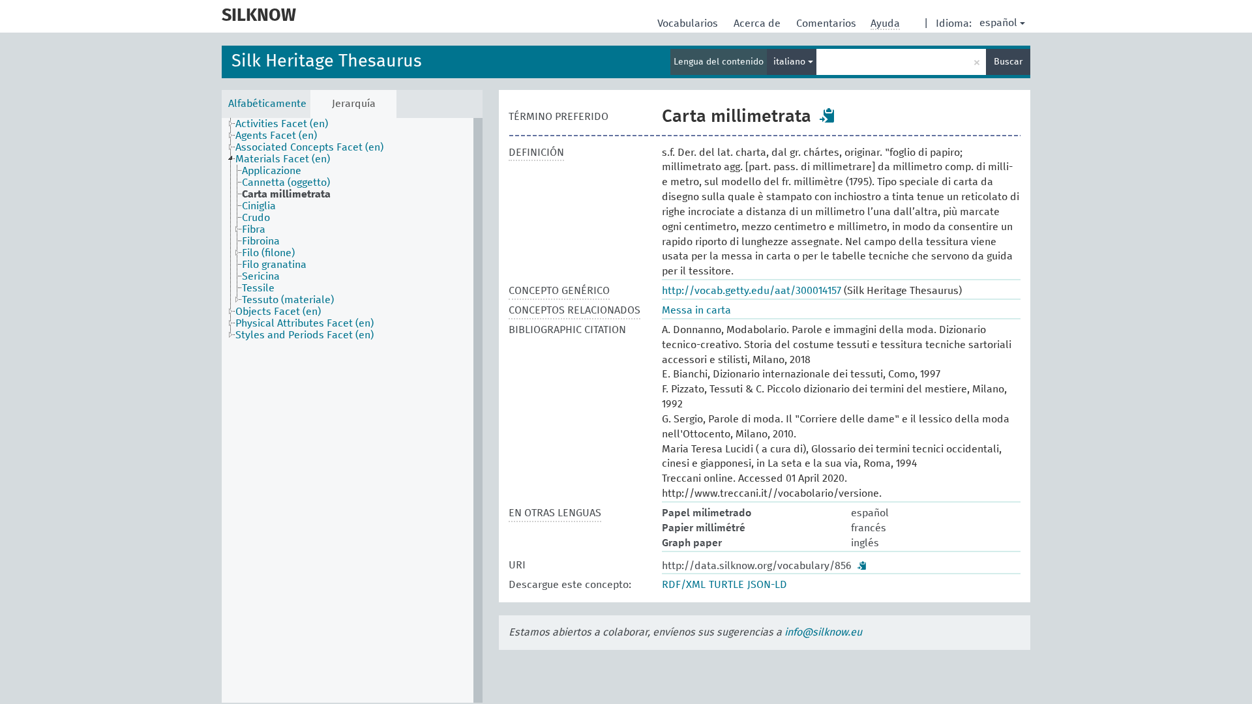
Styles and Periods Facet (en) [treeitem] (304, 335)
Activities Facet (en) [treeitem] (281, 124)
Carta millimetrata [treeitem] (286, 194)
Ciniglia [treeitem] (259, 206)
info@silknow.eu (823, 632)
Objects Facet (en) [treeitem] (278, 311)
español (998, 23)
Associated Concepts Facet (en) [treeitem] (309, 147)
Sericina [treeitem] (261, 276)
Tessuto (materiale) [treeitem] (288, 300)
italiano (790, 61)
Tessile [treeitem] (258, 288)
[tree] (352, 410)
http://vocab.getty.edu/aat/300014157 (751, 291)
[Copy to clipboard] (827, 115)
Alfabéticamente (267, 103)
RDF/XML (684, 584)
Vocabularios (689, 23)
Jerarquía (354, 103)
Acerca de (758, 23)
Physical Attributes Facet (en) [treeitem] (304, 323)
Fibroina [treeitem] (261, 241)
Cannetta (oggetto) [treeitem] (286, 182)
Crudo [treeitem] (256, 218)
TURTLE (726, 584)
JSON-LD (767, 584)
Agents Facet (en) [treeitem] (276, 135)
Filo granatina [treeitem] (274, 264)
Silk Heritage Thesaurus (326, 61)
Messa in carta (696, 310)
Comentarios (827, 23)
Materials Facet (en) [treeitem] (282, 159)
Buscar (1008, 61)
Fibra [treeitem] (253, 229)
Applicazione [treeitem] (271, 171)
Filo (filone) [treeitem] (268, 253)
